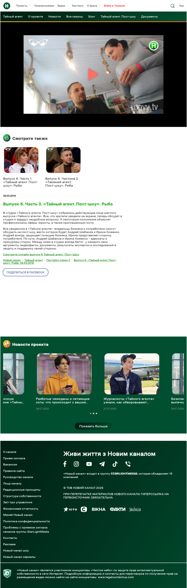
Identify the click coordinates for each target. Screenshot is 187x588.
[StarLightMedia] (124, 474)
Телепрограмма (44, 5)
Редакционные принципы (21, 489)
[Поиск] (173, 6)
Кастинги (77, 5)
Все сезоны (74, 16)
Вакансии (10, 464)
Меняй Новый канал (18, 514)
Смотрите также (30, 138)
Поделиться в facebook (25, 272)
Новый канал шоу (16, 550)
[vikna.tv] (98, 510)
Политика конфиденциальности (26, 521)
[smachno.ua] (135, 510)
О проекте (35, 16)
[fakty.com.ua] (117, 510)
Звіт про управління (17, 502)
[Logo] (6, 5)
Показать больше (93, 426)
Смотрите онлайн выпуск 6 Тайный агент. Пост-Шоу (41, 254)
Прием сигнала (14, 458)
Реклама (9, 544)
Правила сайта (14, 470)
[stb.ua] (84, 510)
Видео (61, 5)
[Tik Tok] (115, 464)
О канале (9, 451)
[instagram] (76, 464)
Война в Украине (114, 5)
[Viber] (128, 464)
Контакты (10, 537)
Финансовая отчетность (20, 508)
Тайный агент (13, 16)
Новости (54, 16)
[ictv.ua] (70, 510)
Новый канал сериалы (19, 556)
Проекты (21, 5)
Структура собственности (22, 496)
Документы (149, 16)
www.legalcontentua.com (116, 577)
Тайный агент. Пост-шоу (118, 16)
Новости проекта (30, 344)
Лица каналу (12, 483)
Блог (91, 16)
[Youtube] (89, 464)
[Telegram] (102, 464)
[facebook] (64, 464)
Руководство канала (18, 477)
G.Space (92, 5)
